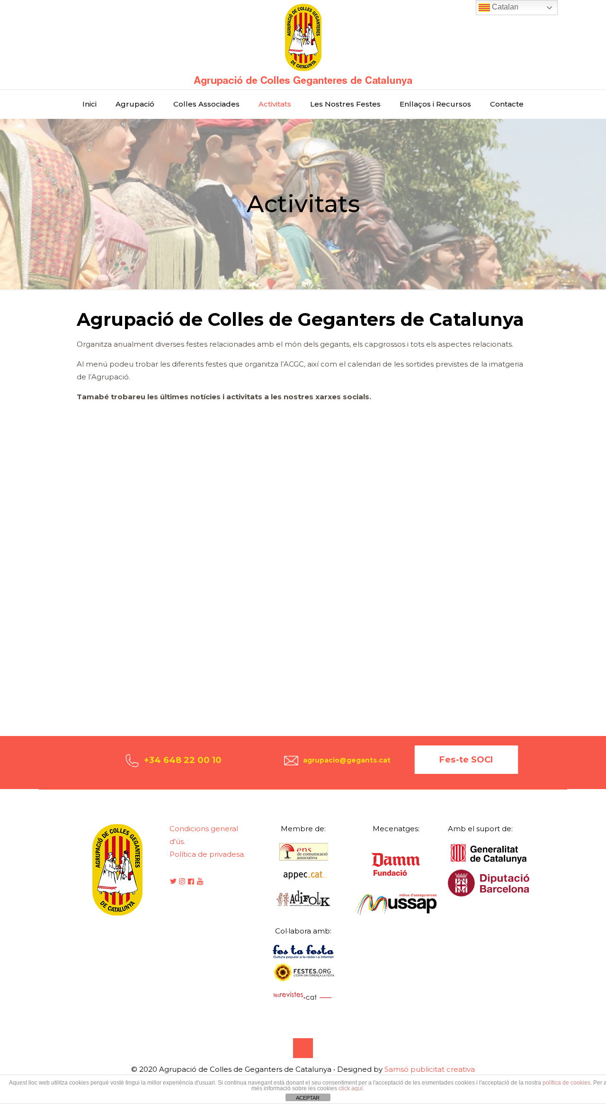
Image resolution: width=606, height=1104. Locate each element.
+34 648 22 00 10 (183, 760)
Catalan (504, 7)
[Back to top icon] (303, 1048)
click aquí (351, 1088)
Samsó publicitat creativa (429, 1069)
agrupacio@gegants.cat (347, 760)
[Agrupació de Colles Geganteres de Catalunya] (303, 45)
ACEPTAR (308, 1098)
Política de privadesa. (207, 854)
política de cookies (566, 1082)
